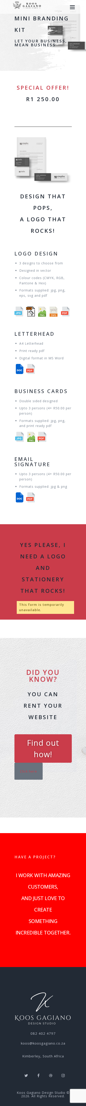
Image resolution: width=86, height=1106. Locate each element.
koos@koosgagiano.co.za (43, 1043)
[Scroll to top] (81, 1101)
